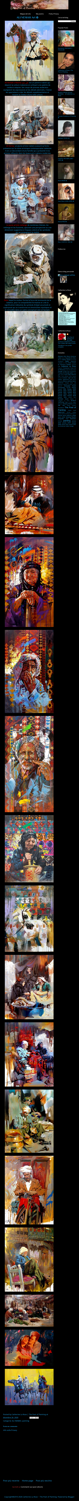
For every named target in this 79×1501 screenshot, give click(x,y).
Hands (59, 377)
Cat (59, 366)
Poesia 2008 (62, 389)
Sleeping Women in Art (69, 404)
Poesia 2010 (62, 391)
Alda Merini (66, 356)
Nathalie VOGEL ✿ (63, 138)
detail (63, 417)
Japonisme (66, 379)
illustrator (73, 418)
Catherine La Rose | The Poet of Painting (65, 71)
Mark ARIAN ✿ (62, 180)
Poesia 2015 (62, 394)
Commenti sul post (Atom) (32, 1487)
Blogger (71, 1497)
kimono (60, 421)
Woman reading (71, 412)
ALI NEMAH (16, 1421)
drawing (68, 417)
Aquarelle (68, 358)
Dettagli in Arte (62, 371)
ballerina (69, 415)
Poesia (74, 387)
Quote (66, 399)
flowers (74, 417)
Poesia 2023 (62, 397)
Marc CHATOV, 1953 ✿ (65, 242)
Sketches (60, 403)
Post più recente (11, 1480)
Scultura (73, 400)
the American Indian (63, 426)
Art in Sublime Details (64, 359)
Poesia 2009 (71, 389)
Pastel (74, 386)
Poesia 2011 (72, 391)
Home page (27, 1480)
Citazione (60, 368)
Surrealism (61, 407)
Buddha (69, 364)
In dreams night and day (69, 378)
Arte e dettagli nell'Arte (67, 275)
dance (59, 417)
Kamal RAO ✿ (62, 221)
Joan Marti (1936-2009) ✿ (66, 201)
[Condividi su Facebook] (36, 1418)
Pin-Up (68, 387)
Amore (63, 358)
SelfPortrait (61, 402)
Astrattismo (60, 361)
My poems (40, 14)
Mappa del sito (25, 14)
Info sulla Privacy (10, 1430)
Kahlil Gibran (73, 379)
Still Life (61, 405)
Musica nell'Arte (67, 381)
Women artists (62, 415)
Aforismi (60, 356)
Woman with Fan (62, 413)
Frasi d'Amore (64, 376)
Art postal (73, 359)
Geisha (74, 376)
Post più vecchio (44, 1480)
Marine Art (60, 381)
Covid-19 (68, 369)
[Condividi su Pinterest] (38, 1418)
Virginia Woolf (72, 410)
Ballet (67, 361)
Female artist (69, 373)
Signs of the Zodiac (70, 402)
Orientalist (67, 386)
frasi (67, 418)
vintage (71, 426)
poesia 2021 (65, 424)
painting (25, 1421)
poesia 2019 (66, 423)
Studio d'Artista (71, 405)
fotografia (61, 418)
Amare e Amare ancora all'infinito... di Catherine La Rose (66, 94)
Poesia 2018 (72, 395)
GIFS (70, 376)
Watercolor (61, 412)
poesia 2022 (72, 424)
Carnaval (74, 364)
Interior (60, 379)
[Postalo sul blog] (32, 1418)
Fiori (59, 376)
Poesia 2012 (62, 392)
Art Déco (73, 358)
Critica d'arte (73, 369)
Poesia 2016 (72, 394)
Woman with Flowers (71, 413)
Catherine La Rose (68, 366)
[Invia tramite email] (30, 1418)
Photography (61, 387)
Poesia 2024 (72, 397)
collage (74, 415)
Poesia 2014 (72, 392)
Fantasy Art (61, 373)
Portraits (60, 399)
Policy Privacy (54, 14)
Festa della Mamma (70, 374)
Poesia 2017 (62, 395)
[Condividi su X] (34, 1418)
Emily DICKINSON (71, 371)
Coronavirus (66, 368)
